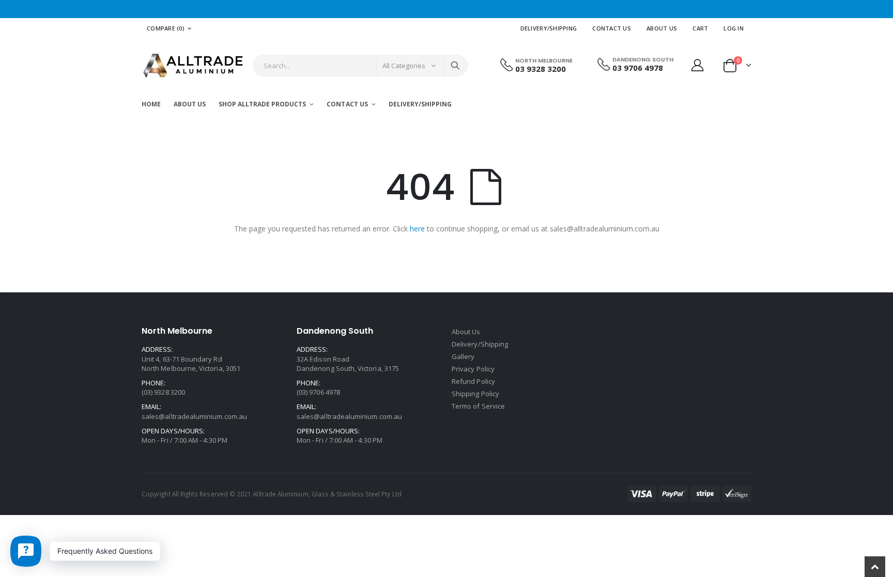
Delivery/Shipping (548, 28)
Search (455, 65)
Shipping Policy (475, 393)
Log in (733, 28)
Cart (700, 28)
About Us (661, 28)
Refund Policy (473, 381)
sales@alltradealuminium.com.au (194, 416)
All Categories (404, 65)
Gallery (463, 356)
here (417, 228)
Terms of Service (478, 406)
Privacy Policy (473, 368)
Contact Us (611, 28)
